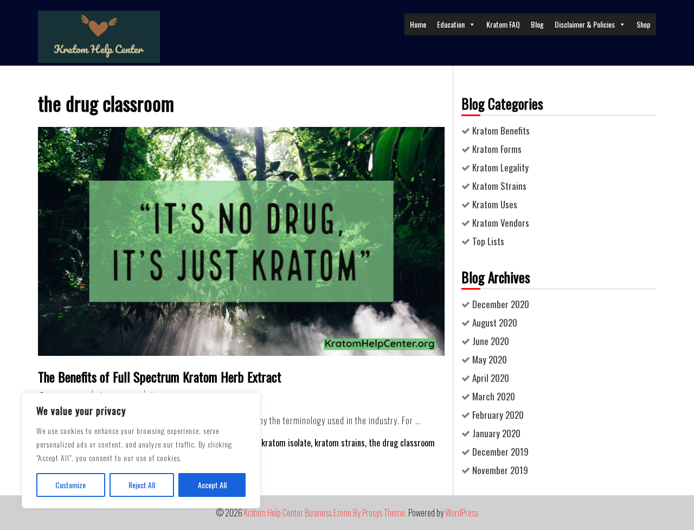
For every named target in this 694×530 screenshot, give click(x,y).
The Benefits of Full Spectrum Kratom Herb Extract (159, 376)
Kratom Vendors (500, 222)
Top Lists (488, 241)
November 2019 (500, 470)
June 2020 (490, 341)
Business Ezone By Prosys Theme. (356, 512)
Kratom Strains (499, 186)
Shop (644, 24)
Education (451, 24)
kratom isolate (286, 442)
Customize (70, 484)
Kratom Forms (497, 149)
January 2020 (496, 433)
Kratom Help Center (273, 512)
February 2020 (498, 415)
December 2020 (500, 304)
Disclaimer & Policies (585, 24)
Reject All (141, 484)
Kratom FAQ (503, 24)
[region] (141, 450)
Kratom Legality (500, 167)
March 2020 (493, 396)
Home (418, 24)
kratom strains (339, 442)
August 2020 (494, 322)
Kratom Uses (494, 204)
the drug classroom (402, 442)
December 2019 (500, 451)
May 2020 (489, 359)
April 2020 (490, 378)
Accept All (212, 484)
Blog (537, 24)
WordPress (461, 512)
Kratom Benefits (501, 130)
